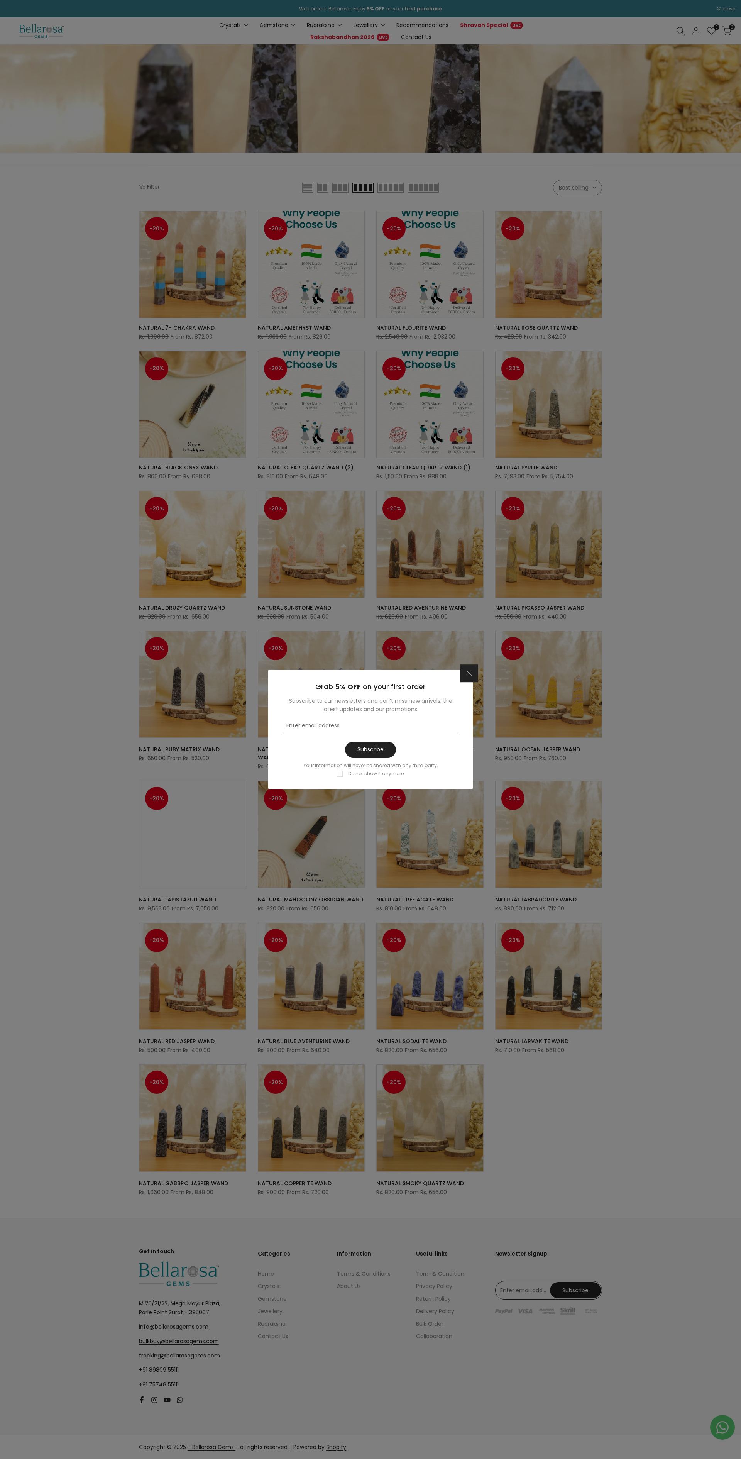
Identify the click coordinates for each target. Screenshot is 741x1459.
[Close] (469, 673)
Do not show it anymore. (376, 773)
